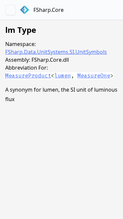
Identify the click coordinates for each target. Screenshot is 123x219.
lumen (62, 75)
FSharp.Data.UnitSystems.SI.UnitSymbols (56, 51)
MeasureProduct (28, 75)
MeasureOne (93, 75)
